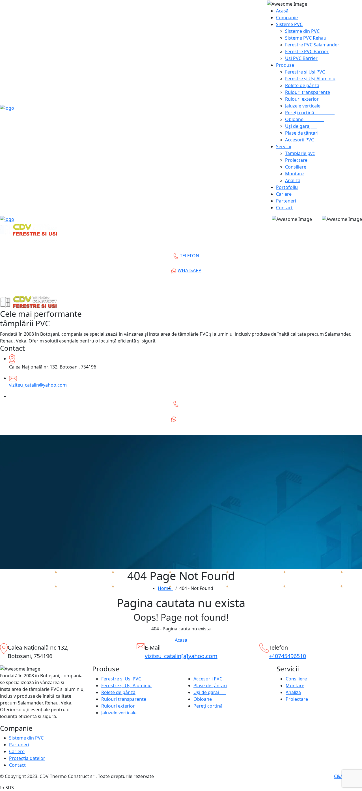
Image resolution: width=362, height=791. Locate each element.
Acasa (181, 640)
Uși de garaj (301, 126)
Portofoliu (287, 187)
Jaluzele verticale (302, 106)
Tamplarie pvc (300, 153)
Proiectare (296, 160)
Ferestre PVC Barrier (307, 51)
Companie (287, 17)
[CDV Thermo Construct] (7, 107)
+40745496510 (287, 656)
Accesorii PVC (303, 140)
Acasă (282, 11)
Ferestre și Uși (305, 72)
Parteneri (286, 201)
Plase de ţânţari (301, 133)
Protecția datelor (27, 758)
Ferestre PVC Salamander (312, 45)
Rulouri (307, 92)
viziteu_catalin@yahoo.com (38, 385)
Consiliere (295, 167)
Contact (284, 207)
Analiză (292, 180)
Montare (294, 174)
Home (165, 588)
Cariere (284, 194)
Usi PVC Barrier (301, 58)
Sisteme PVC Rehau (305, 38)
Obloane (304, 119)
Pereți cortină (310, 112)
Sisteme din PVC (302, 31)
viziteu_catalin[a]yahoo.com (181, 656)
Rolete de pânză (302, 85)
